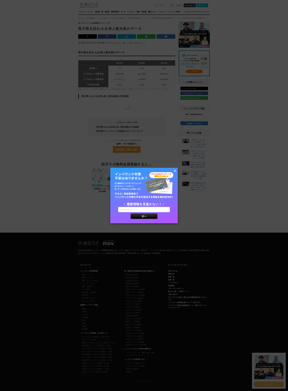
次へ (144, 216)
